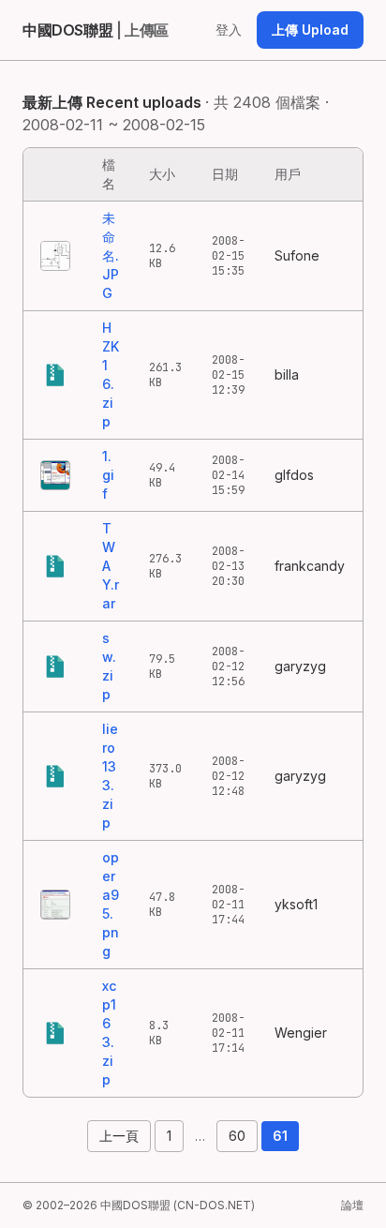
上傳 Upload (310, 29)
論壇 (352, 1205)
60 (237, 1136)
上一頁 (119, 1136)
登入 (228, 29)
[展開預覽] (55, 256)
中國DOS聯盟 (95, 30)
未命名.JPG (110, 255)
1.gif (108, 475)
